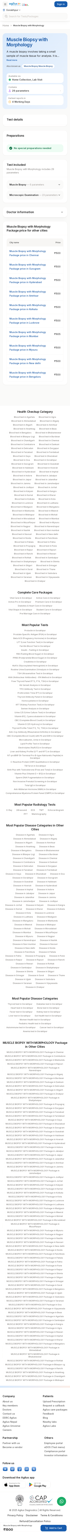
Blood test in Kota (47, 499)
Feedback (48, 1413)
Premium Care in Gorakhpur (48, 602)
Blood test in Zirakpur (35, 581)
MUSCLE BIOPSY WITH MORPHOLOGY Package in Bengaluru (35, 1289)
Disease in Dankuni (48, 862)
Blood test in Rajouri (46, 550)
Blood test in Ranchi (23, 553)
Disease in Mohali (22, 928)
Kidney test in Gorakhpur (48, 1012)
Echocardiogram (56, 810)
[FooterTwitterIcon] (33, 1469)
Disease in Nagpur (46, 936)
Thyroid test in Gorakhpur (20, 1004)
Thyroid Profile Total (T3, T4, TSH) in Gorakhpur (35, 728)
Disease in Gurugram (47, 878)
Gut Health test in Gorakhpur (48, 1016)
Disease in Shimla (24, 971)
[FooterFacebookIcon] (19, 1469)
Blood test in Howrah (48, 468)
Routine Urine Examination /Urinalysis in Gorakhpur (35, 669)
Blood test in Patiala (24, 542)
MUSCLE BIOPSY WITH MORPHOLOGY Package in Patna (35, 1261)
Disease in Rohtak (45, 963)
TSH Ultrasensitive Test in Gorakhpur (35, 673)
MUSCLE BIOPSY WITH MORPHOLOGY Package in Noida (35, 1250)
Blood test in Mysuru (49, 522)
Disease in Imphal (24, 889)
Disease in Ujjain (23, 979)
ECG (33, 810)
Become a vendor (12, 1447)
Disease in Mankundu (47, 920)
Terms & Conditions (51, 1515)
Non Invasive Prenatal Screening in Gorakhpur (35, 781)
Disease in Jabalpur (24, 893)
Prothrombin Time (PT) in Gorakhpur (35, 693)
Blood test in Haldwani (23, 468)
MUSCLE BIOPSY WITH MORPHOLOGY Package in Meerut (35, 1212)
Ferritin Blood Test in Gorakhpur (35, 646)
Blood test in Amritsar (46, 425)
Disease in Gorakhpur (23, 878)
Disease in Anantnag (25, 846)
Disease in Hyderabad (46, 885)
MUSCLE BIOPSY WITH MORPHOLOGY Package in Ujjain (35, 1293)
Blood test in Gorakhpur (45, 460)
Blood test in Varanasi (21, 577)
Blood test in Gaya (21, 456)
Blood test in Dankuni (49, 444)
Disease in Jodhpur (48, 901)
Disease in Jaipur (46, 893)
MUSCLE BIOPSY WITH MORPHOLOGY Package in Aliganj (35, 1074)
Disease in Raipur (14, 960)
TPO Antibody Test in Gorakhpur (35, 689)
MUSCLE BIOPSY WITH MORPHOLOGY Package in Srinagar (35, 1281)
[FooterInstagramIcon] (12, 1469)
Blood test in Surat (24, 569)
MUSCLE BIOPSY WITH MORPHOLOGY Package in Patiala (35, 1258)
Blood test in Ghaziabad (46, 456)
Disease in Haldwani (46, 881)
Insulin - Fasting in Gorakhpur (35, 650)
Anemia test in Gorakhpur (35, 1031)
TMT (41, 810)
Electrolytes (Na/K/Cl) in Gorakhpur (35, 747)
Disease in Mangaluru (23, 920)
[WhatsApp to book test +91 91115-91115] (61, 1501)
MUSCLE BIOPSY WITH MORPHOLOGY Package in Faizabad (35, 1112)
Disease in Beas (47, 846)
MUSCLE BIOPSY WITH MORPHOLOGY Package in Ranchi (35, 1368)
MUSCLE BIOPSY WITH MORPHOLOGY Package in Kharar (35, 1340)
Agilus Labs (49, 1425)
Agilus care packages (55, 1409)
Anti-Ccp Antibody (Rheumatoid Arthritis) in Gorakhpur (35, 732)
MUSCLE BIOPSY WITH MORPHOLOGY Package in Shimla (35, 1273)
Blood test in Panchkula (46, 538)
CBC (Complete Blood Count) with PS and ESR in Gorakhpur (35, 736)
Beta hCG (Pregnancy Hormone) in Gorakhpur (35, 638)
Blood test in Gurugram (22, 464)
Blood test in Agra (47, 417)
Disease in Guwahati (23, 881)
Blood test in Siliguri (22, 565)
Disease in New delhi (25, 948)
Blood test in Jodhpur (23, 487)
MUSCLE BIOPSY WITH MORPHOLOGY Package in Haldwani (35, 1135)
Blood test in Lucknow (22, 503)
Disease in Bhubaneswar (47, 850)
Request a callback (54, 1405)
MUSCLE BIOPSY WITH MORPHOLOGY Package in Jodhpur (35, 1177)
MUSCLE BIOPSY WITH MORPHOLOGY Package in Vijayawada (35, 1308)
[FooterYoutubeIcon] (5, 1469)
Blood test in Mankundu (23, 511)
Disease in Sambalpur (21, 967)
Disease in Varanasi (22, 983)
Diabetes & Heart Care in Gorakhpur (35, 606)
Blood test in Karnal (23, 495)
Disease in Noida (47, 948)
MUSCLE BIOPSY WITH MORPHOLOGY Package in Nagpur (35, 1234)
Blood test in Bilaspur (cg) (22, 436)
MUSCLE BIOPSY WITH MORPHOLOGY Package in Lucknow (35, 1200)
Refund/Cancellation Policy (35, 1521)
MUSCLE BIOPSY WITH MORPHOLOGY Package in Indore (35, 1147)
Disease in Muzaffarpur (46, 932)
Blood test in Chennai (49, 440)
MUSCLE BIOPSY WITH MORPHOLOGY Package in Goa (35, 1304)
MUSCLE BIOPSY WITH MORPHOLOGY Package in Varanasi (35, 1301)
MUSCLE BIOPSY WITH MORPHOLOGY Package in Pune (35, 1265)
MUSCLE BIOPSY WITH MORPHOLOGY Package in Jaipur (35, 1155)
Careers (7, 1430)
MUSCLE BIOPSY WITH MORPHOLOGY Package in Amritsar (35, 1163)
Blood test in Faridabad (48, 452)
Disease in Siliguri (45, 971)
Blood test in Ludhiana (47, 503)
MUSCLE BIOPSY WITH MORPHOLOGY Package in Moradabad (35, 1220)
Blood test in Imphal (48, 471)
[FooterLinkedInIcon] (26, 1469)
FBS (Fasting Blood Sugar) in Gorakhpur (35, 654)
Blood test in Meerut (48, 511)
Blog (45, 1417)
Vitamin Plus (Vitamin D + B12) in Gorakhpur (35, 773)
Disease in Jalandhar (24, 897)
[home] (19, 4)
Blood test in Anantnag (24, 429)
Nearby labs (50, 1421)
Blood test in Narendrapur (47, 526)
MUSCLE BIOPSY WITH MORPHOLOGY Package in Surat (35, 1285)
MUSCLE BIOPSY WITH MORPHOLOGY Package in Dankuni (35, 1082)
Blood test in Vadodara (46, 573)
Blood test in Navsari (22, 534)
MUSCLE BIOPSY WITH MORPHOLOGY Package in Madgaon (35, 1208)
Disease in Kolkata (56, 909)
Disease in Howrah (22, 885)
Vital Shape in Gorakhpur (20, 609)
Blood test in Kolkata (25, 499)
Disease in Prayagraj (35, 956)
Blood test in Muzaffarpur (23, 522)
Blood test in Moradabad (23, 518)
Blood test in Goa (22, 460)
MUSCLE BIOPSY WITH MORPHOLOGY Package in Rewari (35, 1332)
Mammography (39, 814)
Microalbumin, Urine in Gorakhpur (35, 740)
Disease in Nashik (48, 940)
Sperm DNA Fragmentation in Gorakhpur (35, 777)
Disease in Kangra (56, 905)
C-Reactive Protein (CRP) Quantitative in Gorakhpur (35, 762)
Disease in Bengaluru (21, 850)
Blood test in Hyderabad (23, 471)
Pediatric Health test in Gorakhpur (35, 1023)
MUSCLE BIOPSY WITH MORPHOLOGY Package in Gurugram (35, 1127)
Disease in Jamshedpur (23, 901)
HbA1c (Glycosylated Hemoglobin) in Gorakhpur (35, 665)
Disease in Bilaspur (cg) (23, 854)
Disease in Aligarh (23, 842)
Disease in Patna (13, 956)
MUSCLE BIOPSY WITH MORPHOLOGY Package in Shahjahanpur (35, 1099)
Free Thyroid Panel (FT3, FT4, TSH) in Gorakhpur (35, 681)
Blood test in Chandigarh (23, 440)
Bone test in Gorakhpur (48, 1008)
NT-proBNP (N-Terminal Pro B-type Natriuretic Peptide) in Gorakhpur (35, 756)
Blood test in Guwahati (48, 464)
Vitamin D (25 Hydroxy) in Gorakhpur (35, 724)
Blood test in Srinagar (46, 565)
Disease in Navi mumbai (24, 944)
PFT (26, 814)
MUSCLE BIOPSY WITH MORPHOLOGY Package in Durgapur (35, 1108)
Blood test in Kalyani (23, 491)
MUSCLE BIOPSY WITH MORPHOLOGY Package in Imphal (35, 1336)
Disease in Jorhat (13, 905)
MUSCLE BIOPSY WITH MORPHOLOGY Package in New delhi (35, 1246)
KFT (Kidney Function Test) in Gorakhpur (35, 704)
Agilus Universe (11, 1425)
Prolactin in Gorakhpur (35, 630)
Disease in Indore (45, 889)
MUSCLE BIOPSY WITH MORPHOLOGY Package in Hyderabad (35, 1143)
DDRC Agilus (10, 1417)
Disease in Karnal (13, 909)
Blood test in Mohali (48, 514)
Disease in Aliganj (48, 838)
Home (6, 25)
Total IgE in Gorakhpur (35, 785)
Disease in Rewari (24, 963)
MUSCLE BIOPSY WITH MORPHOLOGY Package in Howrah (35, 1139)
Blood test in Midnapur (24, 514)
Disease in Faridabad (47, 870)
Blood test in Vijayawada (47, 577)
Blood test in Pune (48, 546)
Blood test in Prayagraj (24, 546)
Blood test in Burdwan (49, 436)
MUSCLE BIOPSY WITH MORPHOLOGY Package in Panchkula (35, 1254)
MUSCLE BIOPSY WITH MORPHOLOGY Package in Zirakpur (35, 1094)
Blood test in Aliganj (49, 421)
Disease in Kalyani (34, 905)
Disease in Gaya (13, 874)
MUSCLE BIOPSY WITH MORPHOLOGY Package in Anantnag (35, 1372)
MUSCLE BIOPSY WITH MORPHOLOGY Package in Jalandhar (35, 1159)
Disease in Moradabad (45, 928)
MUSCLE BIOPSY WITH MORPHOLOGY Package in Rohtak (35, 1360)
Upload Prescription (54, 1401)
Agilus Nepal (10, 1421)
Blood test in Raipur (23, 550)
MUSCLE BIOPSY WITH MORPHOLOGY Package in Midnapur (35, 1380)
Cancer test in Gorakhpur (52, 1027)
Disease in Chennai (48, 858)
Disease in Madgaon (47, 917)
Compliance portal (54, 1451)
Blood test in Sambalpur (46, 557)
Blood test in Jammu (20, 483)
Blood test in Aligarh (22, 425)
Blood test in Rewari (46, 553)
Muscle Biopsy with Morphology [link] (28, 25)
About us (8, 1401)
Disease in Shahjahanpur (47, 967)
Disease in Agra (46, 835)
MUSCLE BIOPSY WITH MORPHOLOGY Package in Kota (35, 1196)
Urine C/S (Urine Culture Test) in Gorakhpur (35, 712)
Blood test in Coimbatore (23, 444)
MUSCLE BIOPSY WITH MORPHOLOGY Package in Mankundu (35, 1060)
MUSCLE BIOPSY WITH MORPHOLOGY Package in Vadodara (35, 1297)
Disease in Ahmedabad (24, 838)
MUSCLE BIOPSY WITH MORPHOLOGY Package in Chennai (35, 1052)
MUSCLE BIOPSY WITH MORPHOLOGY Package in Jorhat (35, 1181)
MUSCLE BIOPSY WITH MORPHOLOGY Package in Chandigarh (35, 1376)
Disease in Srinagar (15, 975)
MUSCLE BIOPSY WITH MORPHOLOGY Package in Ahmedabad (35, 1348)
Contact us (9, 1413)
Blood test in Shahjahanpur (23, 561)
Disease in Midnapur (46, 924)
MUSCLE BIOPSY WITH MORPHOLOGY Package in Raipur (35, 1269)
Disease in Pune (57, 956)
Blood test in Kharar (46, 495)
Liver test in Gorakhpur (20, 1016)
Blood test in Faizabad (22, 452)
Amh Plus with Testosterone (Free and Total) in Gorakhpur (35, 770)
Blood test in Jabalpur (46, 475)
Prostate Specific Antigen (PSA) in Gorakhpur (35, 634)
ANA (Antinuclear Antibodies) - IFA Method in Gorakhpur (35, 677)
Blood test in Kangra (46, 491)
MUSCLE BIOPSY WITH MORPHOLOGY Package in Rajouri (35, 1064)
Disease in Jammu (47, 897)
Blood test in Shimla (50, 561)
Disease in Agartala (25, 835)
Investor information (55, 1455)
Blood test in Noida (22, 538)
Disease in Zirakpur (35, 987)
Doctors (7, 1409)
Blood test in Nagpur (20, 526)
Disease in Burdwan (48, 854)
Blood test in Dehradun (22, 448)
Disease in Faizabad (23, 870)
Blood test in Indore (22, 475)
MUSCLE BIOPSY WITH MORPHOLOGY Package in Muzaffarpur (35, 1225)
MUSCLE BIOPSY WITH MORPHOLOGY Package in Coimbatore (35, 1056)
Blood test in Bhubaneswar (48, 432)
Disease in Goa (57, 874)
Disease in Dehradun (23, 866)
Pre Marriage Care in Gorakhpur (35, 613)
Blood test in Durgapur (48, 448)
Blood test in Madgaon (22, 507)
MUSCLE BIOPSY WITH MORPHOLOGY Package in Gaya (35, 1120)
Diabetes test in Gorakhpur (49, 1004)
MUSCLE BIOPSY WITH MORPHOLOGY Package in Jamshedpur (35, 1171)
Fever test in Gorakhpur (21, 1012)
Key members (10, 1405)
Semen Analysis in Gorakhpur (35, 708)
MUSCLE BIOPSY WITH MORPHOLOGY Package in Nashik (35, 1238)
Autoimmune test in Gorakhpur (21, 1027)
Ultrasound (21, 810)
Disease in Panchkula (24, 952)
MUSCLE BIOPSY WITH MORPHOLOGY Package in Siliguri (35, 1277)
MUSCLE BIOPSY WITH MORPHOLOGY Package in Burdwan (35, 1078)
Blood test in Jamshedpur (47, 483)
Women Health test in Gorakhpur (35, 1019)
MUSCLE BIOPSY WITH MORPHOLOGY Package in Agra (35, 1328)
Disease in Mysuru (24, 936)
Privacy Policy (15, 1515)
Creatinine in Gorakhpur (35, 661)
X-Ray (9, 810)
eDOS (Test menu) (54, 1447)
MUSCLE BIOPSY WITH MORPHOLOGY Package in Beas (35, 1312)
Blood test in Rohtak (21, 557)
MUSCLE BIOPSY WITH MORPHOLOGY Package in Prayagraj (35, 1104)
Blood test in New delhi (47, 534)
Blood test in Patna (47, 542)
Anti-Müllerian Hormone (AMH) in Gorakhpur (35, 789)
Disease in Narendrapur (24, 940)
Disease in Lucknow (44, 913)
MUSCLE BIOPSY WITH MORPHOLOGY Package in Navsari (35, 1242)
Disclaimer (32, 1515)
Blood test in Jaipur (22, 479)
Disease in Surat (36, 975)
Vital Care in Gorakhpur (21, 598)
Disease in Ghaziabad (35, 874)
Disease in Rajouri (35, 960)
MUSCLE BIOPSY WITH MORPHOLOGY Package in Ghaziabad (35, 1124)
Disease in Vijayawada (46, 983)
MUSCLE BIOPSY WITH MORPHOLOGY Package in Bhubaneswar (35, 1355)
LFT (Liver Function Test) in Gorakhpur (35, 642)
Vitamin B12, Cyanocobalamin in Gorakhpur (35, 716)
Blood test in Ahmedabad (23, 421)
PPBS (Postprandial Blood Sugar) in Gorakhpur (35, 658)
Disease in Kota (23, 913)
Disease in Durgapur (47, 866)
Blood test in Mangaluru (48, 507)
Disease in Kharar (34, 909)
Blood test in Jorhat (47, 487)
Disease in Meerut (23, 924)
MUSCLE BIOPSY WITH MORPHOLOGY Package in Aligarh (35, 1090)
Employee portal (53, 1443)
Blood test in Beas (48, 429)
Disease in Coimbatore (24, 862)
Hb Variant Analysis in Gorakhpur (35, 685)
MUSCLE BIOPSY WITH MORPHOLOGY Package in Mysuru (35, 1230)
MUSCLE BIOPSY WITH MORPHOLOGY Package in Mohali (35, 1216)
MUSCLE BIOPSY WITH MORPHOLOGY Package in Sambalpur (35, 1320)
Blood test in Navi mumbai (46, 530)
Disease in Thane (56, 975)
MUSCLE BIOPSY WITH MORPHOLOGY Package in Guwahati (35, 1131)
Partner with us (11, 1443)
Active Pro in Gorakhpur (19, 602)
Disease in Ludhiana (23, 917)
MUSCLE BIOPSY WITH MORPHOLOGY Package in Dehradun (35, 1086)
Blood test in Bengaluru (20, 432)
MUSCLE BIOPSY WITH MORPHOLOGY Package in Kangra (35, 1324)
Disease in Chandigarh (24, 858)
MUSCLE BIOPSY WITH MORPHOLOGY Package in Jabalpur (35, 1151)
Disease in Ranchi (56, 960)
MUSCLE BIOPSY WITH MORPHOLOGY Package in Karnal (35, 1189)
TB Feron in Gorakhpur (35, 766)
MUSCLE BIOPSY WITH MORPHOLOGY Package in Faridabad (35, 1116)
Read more (12, 60)
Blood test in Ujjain (22, 573)
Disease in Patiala (47, 952)
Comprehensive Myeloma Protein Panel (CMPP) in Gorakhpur (35, 793)
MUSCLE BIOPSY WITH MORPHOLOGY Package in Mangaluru (35, 1343)
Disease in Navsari (49, 944)
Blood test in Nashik (20, 530)
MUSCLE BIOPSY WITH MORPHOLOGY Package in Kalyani (35, 1185)
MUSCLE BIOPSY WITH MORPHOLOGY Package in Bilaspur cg (35, 1364)
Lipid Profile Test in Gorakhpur (35, 743)
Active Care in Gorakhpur (48, 598)
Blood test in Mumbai (49, 518)
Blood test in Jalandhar (46, 479)
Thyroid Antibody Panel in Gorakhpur (35, 697)
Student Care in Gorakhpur (49, 609)
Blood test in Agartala (24, 417)
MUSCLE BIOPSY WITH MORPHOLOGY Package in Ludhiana (35, 1204)
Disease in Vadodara (45, 979)
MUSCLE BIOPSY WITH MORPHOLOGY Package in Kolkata (35, 1193)
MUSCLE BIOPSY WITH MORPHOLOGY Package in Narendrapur (35, 1069)
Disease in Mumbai (22, 932)
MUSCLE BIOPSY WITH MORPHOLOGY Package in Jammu (35, 1166)
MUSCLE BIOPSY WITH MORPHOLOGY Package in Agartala (35, 1316)
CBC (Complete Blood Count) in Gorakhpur (35, 720)
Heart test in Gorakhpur (22, 1008)
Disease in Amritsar (45, 842)
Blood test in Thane (46, 569)
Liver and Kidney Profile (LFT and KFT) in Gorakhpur (35, 751)
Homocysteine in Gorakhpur (35, 701)
